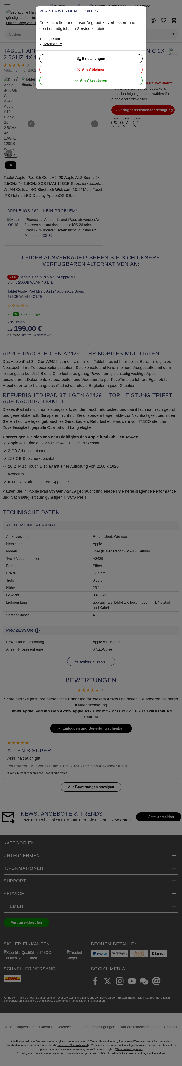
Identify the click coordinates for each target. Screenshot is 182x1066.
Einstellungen (93, 59)
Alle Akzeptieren (93, 80)
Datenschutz (52, 44)
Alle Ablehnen (93, 69)
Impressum (51, 39)
